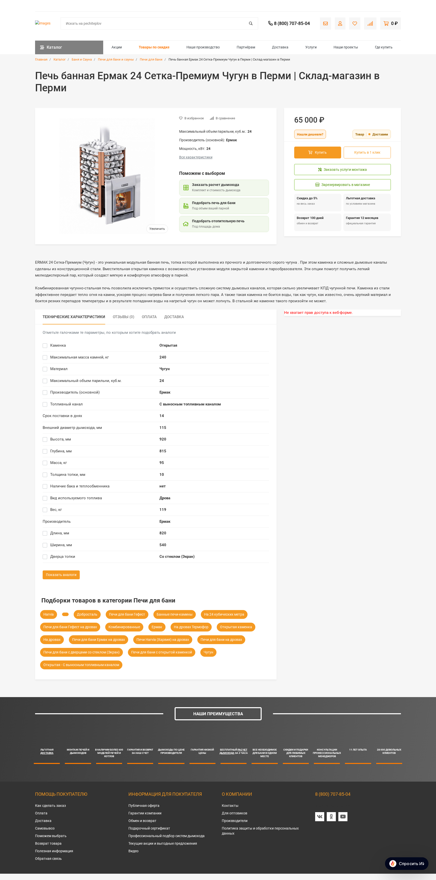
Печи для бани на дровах (221, 640)
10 (161, 474)
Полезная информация (54, 851)
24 (161, 380)
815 (162, 451)
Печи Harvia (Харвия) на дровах (163, 640)
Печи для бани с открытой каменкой (161, 652)
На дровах (52, 640)
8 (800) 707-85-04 (332, 794)
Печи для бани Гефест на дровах (70, 627)
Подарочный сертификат (149, 828)
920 (162, 439)
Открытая (168, 345)
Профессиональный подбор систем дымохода (166, 836)
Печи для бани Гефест (127, 614)
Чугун (164, 369)
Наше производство (203, 47)
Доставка (280, 47)
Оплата (41, 813)
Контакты (230, 806)
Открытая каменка (236, 627)
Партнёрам (246, 47)
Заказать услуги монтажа (345, 170)
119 (162, 509)
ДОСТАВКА (46, 753)
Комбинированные (124, 627)
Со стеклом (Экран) (177, 556)
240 (162, 357)
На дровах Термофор (191, 627)
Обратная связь (48, 859)
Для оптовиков (234, 813)
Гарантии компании (144, 813)
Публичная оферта (143, 806)
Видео (133, 851)
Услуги (311, 47)
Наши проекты (346, 47)
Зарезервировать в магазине (345, 185)
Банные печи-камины (175, 614)
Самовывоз (44, 828)
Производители (235, 821)
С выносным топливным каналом (190, 404)
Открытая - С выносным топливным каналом (81, 665)
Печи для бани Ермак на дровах (98, 640)
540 (162, 545)
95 (161, 462)
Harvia (48, 614)
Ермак (164, 392)
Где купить (384, 47)
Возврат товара (48, 843)
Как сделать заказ (50, 806)
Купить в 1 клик (367, 152)
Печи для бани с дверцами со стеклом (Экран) (81, 652)
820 (162, 533)
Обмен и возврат (142, 821)
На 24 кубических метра (224, 614)
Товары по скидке (154, 47)
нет (162, 486)
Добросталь (87, 614)
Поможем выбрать (51, 836)
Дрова (164, 498)
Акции (117, 47)
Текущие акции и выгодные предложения (162, 843)
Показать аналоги (61, 575)
